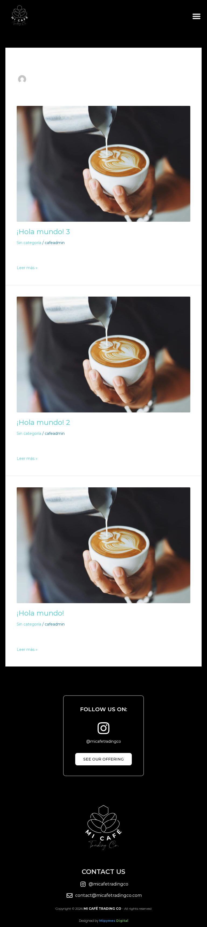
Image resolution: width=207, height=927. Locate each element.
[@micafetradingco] (103, 728)
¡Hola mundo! (40, 613)
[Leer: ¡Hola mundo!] (103, 545)
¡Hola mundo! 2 (43, 422)
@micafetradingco (103, 741)
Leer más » (27, 267)
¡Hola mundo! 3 (43, 231)
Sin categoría (29, 242)
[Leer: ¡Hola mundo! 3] (103, 163)
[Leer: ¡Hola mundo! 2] (103, 354)
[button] (196, 16)
